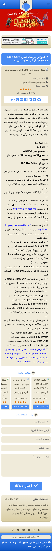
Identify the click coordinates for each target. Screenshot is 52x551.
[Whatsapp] (12, 100)
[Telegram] (39, 100)
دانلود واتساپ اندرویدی (37, 505)
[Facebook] (25, 100)
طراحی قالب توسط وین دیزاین (24, 537)
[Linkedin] (30, 100)
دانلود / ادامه (39, 406)
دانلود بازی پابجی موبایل (25, 509)
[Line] (17, 100)
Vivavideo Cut (20, 399)
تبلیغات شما (10, 499)
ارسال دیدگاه (24, 486)
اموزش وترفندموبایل (36, 82)
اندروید (24, 82)
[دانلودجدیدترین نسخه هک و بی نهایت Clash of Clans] (26, 20)
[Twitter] (34, 100)
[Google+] (21, 100)
